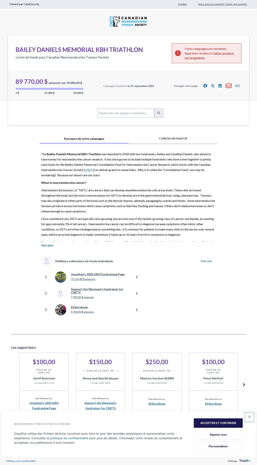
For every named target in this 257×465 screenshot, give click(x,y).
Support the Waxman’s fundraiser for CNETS (100, 405)
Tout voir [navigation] (206, 261)
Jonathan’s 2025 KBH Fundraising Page (44, 405)
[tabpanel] (128, 239)
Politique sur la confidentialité (21, 461)
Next (244, 384)
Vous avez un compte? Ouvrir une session (222, 4)
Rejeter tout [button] (218, 434)
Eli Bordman (156, 403)
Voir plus (47, 245)
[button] (205, 86)
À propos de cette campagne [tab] (84, 138)
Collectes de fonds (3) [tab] (173, 138)
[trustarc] (245, 461)
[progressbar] (49, 89)
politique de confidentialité (69, 438)
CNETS (89, 170)
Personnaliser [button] (218, 446)
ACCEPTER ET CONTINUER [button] (218, 423)
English (182, 4)
